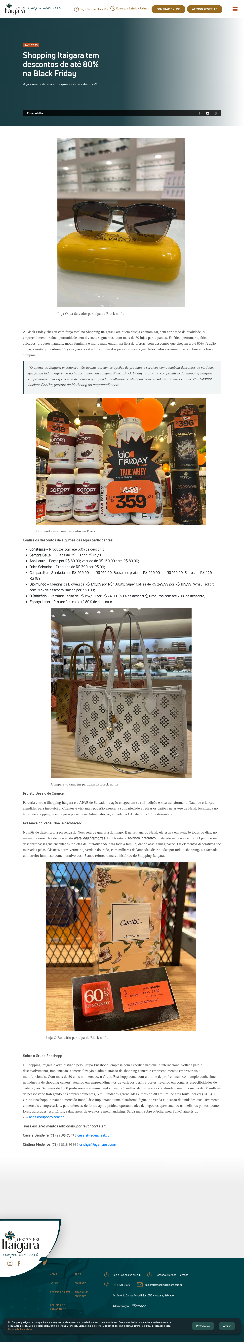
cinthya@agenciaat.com (97, 1144)
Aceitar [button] (227, 1326)
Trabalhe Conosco (81, 1294)
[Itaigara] (15, 9)
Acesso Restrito (204, 9)
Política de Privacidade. (20, 1329)
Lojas (54, 1283)
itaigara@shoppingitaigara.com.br (163, 1285)
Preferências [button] (203, 1326)
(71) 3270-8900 (121, 1285)
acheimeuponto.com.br (46, 1117)
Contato (80, 1283)
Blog (78, 1274)
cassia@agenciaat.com (95, 1135)
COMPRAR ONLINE (168, 9)
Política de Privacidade (58, 1307)
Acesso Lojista (60, 1292)
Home (53, 1274)
